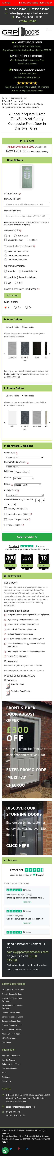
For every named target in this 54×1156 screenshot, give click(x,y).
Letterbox (8, 471)
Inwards (11, 271)
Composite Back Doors (11, 1013)
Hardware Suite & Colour (15, 462)
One (19, 307)
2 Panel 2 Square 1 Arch (12, 101)
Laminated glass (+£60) (18, 514)
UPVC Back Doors (9, 1038)
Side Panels (6, 1042)
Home (4, 98)
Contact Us (6, 1081)
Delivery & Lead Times (11, 1064)
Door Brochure (17, 684)
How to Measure (8, 1060)
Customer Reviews (9, 1068)
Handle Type (9, 453)
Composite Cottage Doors (12, 1017)
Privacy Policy (24, 1136)
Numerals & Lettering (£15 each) (18, 499)
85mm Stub (23, 236)
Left (9, 283)
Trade (4, 1073)
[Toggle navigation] (49, 29)
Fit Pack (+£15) (14, 525)
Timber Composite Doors (12, 1030)
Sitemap (45, 1136)
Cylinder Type (10, 490)
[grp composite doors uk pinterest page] (18, 1148)
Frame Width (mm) (12, 199)
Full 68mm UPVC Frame (18, 251)
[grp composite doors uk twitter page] (10, 1148)
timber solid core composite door (19, 374)
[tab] (27, 160)
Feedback (6, 1077)
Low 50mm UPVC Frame (18, 255)
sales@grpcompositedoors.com (27, 952)
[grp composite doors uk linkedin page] (27, 1148)
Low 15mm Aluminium (17, 259)
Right (21, 283)
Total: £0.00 (28, 21)
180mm (33, 240)
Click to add (12, 295)
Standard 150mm (15, 240)
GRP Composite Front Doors (13, 990)
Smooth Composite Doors (12, 1025)
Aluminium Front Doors (11, 1034)
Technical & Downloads (11, 1056)
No (9, 236)
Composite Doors (18, 98)
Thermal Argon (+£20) (18, 519)
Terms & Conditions (9, 1136)
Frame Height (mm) (12, 211)
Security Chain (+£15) (17, 509)
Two (30, 307)
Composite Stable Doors (11, 1021)
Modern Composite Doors (12, 994)
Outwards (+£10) (29, 271)
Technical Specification (21, 691)
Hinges (7, 484)
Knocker (7, 477)
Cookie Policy (35, 1136)
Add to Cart (26, 537)
